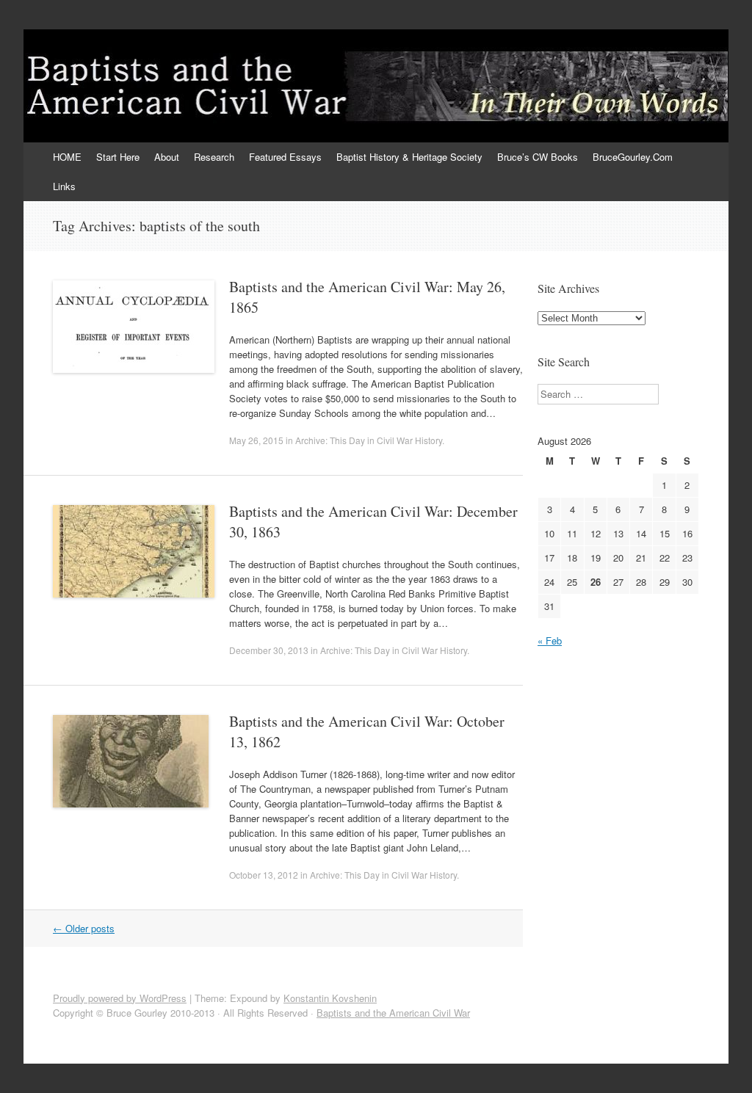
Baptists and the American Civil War (393, 1013)
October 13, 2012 (263, 874)
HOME (67, 157)
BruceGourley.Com (633, 157)
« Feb (550, 640)
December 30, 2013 (268, 650)
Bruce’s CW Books (537, 157)
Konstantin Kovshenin (330, 998)
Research (214, 157)
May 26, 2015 (256, 440)
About (166, 157)
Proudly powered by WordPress (120, 998)
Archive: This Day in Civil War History (368, 440)
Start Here (118, 157)
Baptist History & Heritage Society (409, 157)
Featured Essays (285, 157)
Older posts (84, 928)
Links (64, 186)
